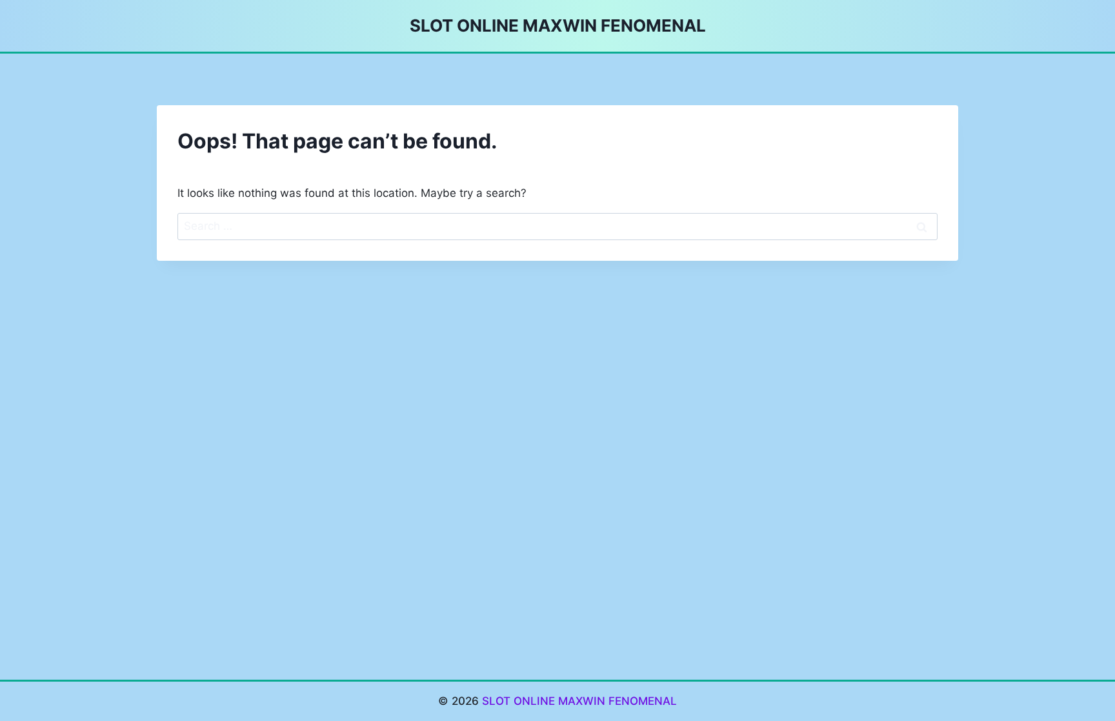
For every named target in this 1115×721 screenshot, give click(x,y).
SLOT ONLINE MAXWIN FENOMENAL (579, 701)
